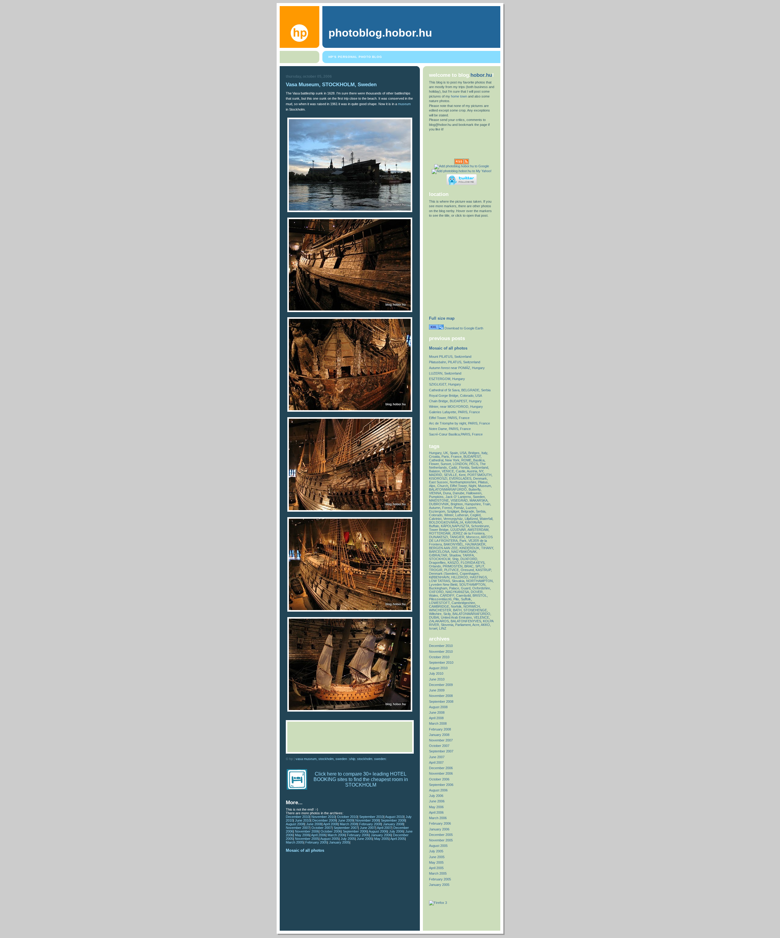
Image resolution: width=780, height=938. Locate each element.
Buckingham (438, 588)
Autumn (434, 508)
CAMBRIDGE (439, 606)
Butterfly (474, 489)
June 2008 (314, 824)
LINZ (442, 628)
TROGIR (435, 570)
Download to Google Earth (463, 328)
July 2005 (348, 838)
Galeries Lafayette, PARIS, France (454, 412)
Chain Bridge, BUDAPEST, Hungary (455, 401)
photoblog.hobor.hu (380, 33)
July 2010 (436, 673)
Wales (433, 595)
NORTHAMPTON (479, 581)
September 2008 (393, 820)
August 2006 (378, 831)
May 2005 (381, 838)
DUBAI (434, 617)
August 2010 (394, 817)
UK (445, 453)
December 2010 (298, 817)
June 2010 (302, 820)
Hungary (435, 453)
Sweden (380, 759)
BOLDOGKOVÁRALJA (446, 522)
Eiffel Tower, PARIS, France (449, 418)
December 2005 (441, 835)
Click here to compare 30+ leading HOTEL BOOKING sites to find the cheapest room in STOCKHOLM (361, 779)
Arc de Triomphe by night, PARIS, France (459, 423)
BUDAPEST (472, 456)
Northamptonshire (463, 482)
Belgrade (467, 511)
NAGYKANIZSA (457, 592)
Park (462, 540)
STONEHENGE (475, 610)
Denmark (480, 478)
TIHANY (487, 548)
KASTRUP (483, 570)
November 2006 (307, 831)
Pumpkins (436, 497)
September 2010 (371, 817)
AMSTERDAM (477, 529)
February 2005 (316, 842)
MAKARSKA (479, 500)
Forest (447, 508)
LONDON (460, 464)
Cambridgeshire (463, 603)
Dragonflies (437, 562)
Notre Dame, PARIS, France (450, 429)
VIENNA (435, 493)
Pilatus (483, 482)
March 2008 (348, 824)
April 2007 (384, 828)
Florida (464, 467)
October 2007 (321, 828)
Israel (433, 628)
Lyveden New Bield (443, 584)
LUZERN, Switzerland (445, 373)
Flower (434, 464)
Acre (475, 625)
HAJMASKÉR (475, 544)
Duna (447, 493)
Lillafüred (471, 519)
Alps (432, 486)
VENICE (448, 471)
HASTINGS (478, 577)
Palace (454, 588)
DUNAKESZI (438, 537)
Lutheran (461, 515)
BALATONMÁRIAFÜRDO (471, 614)
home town (459, 96)
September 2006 (355, 831)
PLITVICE (451, 570)
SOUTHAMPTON (472, 584)
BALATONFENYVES (466, 621)
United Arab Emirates (456, 617)
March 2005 (294, 842)
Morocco (472, 537)
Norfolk (456, 606)
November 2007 (298, 828)
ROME (466, 460)
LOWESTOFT (439, 603)
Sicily (447, 614)
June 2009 (345, 820)
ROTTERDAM (439, 533)
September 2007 (346, 828)
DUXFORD (468, 559)
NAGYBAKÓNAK (464, 551)
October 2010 (347, 817)
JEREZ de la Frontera (468, 533)
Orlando (435, 566)
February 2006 (358, 835)
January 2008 (393, 824)
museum (404, 104)
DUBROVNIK (439, 504)
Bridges (474, 453)
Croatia (434, 456)
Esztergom (437, 511)
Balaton (434, 471)
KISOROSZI (438, 478)
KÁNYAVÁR (473, 522)
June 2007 (367, 828)
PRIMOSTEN (453, 566)
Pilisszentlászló (440, 599)
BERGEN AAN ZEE (443, 548)
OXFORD (436, 592)
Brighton (457, 504)
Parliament (463, 625)
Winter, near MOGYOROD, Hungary (456, 406)
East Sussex (438, 482)
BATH (457, 610)
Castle (460, 471)
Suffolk (466, 599)
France (456, 456)
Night (472, 486)
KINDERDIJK (469, 548)
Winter (448, 515)
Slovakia (458, 581)
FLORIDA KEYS (472, 562)
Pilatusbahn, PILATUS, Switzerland (454, 362)
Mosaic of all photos (305, 850)
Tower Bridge (438, 529)
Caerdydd (463, 595)
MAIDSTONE (439, 500)
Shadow (455, 555)
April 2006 (318, 835)
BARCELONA (439, 551)
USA (463, 453)
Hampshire (473, 504)
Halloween (473, 493)
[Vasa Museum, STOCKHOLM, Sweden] (349, 211)
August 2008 (295, 824)
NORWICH (471, 606)
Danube (458, 493)
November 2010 (323, 817)
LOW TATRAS (439, 581)
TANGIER (457, 537)
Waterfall (486, 519)
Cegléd (475, 515)
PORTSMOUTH (479, 475)
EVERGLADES (460, 478)
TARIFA (468, 555)
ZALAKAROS (439, 621)
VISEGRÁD (459, 500)
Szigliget (453, 511)
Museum (484, 486)
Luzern (471, 508)
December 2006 (441, 768)
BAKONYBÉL (453, 544)
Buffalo (434, 526)
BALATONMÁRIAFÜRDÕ (448, 489)
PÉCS (473, 464)
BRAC (468, 566)
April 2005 (397, 838)
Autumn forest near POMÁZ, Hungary (457, 368)
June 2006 (437, 801)
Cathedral (436, 460)
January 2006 (381, 835)
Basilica (478, 460)
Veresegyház (453, 519)
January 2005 (339, 842)
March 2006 (336, 835)
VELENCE (481, 617)
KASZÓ (453, 562)
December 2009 (324, 820)
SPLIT (479, 566)
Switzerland (479, 467)
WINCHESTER (440, 610)
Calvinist (435, 519)
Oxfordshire (481, 588)
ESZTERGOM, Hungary (447, 379)
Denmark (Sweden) (443, 573)
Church (442, 486)
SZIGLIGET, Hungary (445, 384)
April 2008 (330, 824)
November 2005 (307, 838)
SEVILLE (450, 475)
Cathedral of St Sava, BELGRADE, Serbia (460, 390)
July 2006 (396, 831)
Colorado (435, 515)
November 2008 (367, 820)
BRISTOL (480, 595)
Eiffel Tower (458, 486)
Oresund (467, 570)
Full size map (442, 318)
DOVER (477, 592)
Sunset (446, 464)
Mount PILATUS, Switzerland (450, 356)
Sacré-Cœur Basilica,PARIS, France (456, 434)
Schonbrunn (480, 526)
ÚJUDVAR (458, 529)
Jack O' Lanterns (458, 497)
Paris (445, 456)
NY (481, 471)
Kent (462, 475)
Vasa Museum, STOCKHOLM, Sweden (331, 84)
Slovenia (447, 625)
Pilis (456, 599)
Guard (465, 588)
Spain (454, 453)
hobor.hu (481, 75)
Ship (352, 759)
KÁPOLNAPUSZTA (455, 526)
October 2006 (331, 831)
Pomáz (459, 508)
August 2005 (329, 838)
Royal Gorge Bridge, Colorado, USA (455, 395)
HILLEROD (459, 577)
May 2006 (302, 835)
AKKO (485, 625)
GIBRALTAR (438, 555)
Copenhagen (469, 573)
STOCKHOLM (364, 759)
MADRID (435, 475)
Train (486, 504)
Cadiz (453, 467)
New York (452, 460)
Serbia (480, 511)
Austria (472, 471)
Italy (484, 453)
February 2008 (370, 824)
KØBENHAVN (439, 577)
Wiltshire (435, 614)
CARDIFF (447, 595)
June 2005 (364, 838)
